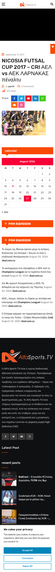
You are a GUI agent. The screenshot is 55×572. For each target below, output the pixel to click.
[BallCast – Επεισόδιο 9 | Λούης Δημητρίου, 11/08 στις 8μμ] (9, 478)
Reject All (27, 566)
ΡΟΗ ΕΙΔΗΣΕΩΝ (20, 224)
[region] (27, 548)
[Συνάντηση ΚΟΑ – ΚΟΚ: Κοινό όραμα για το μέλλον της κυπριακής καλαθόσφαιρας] (9, 497)
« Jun (5, 212)
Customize (27, 558)
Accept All (27, 550)
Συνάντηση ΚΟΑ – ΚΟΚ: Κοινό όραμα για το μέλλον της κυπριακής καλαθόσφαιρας (34, 499)
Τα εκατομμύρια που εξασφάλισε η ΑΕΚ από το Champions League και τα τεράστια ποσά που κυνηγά (26, 272)
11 (13, 186)
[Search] (52, 4)
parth (11, 86)
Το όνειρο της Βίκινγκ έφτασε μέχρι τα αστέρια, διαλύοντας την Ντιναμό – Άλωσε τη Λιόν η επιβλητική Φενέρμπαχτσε (25, 253)
